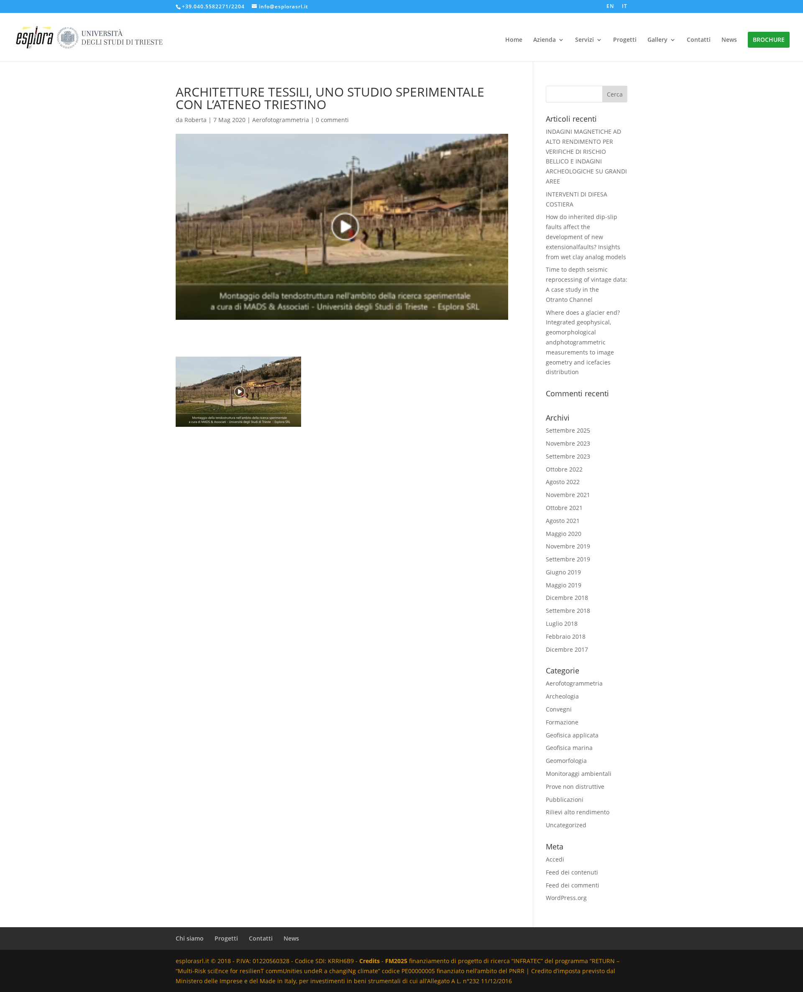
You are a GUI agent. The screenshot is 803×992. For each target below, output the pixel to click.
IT (624, 7)
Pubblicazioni (564, 799)
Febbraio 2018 (566, 636)
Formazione (562, 722)
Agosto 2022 (563, 482)
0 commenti (332, 120)
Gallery (657, 40)
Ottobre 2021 (564, 508)
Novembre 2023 (568, 443)
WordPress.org (566, 898)
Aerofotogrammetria (280, 120)
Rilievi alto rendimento (577, 812)
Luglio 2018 (562, 623)
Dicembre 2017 (567, 649)
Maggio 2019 (563, 585)
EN (610, 7)
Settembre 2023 (568, 456)
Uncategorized (566, 825)
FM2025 (396, 961)
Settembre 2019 (568, 559)
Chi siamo (190, 938)
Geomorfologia (566, 761)
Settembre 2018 (568, 611)
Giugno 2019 (563, 572)
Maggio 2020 (563, 534)
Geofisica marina (569, 748)
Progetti (625, 40)
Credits (369, 961)
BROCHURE (769, 39)
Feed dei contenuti (572, 872)
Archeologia (562, 696)
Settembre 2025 (568, 430)
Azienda (544, 40)
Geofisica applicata (572, 735)
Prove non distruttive (575, 787)
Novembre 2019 (568, 546)
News (729, 40)
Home (513, 40)
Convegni (559, 709)
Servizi (584, 40)
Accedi (555, 859)
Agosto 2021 (563, 521)
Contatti (699, 40)
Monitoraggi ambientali (578, 774)
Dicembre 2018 (567, 598)
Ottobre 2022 (564, 469)
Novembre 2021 (568, 495)
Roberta (195, 120)
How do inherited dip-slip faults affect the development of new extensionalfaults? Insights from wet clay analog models (586, 236)
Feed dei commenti (572, 885)
